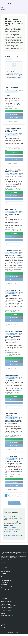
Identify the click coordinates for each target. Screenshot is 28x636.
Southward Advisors (14, 68)
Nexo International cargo (11, 88)
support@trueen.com (7, 615)
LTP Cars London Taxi (13, 250)
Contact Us (4, 584)
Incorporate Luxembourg (10, 522)
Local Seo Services (6, 580)
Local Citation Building (6, 586)
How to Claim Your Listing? (7, 589)
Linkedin (3, 628)
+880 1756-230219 (6, 610)
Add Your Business (5, 571)
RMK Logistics (10, 209)
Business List (4, 582)
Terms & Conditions (6, 577)
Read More (10, 106)
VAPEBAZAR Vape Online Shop (12, 535)
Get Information (14, 111)
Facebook (3, 624)
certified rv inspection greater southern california (13, 130)
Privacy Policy (4, 578)
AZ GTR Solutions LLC (10, 531)
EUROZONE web (11, 456)
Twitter (2, 626)
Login (2, 7)
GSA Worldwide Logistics (11, 414)
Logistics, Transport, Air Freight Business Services (11, 91)
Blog (2, 575)
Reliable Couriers (11, 375)
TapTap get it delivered (13, 331)
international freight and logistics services (14, 171)
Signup (3, 10)
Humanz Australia (9, 516)
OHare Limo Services (13, 290)
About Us (3, 573)
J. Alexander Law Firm (10, 527)
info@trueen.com (6, 614)
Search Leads (4, 588)
